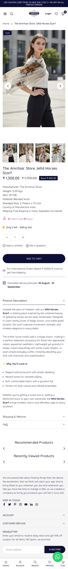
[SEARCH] (11, 13)
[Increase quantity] (23, 237)
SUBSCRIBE (55, 549)
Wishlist (50, 565)
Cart (63, 565)
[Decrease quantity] (7, 237)
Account (20, 565)
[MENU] (5, 13)
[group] (34, 78)
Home (6, 23)
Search (35, 565)
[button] (63, 13)
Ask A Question (37, 245)
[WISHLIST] (56, 13)
